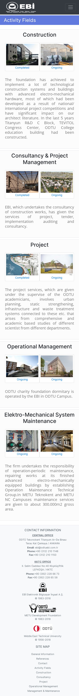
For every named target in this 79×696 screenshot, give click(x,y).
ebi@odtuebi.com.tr (46, 547)
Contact (42, 663)
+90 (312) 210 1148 (47, 551)
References (42, 658)
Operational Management (43, 686)
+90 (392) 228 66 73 (47, 573)
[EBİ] (20, 7)
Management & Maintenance (43, 690)
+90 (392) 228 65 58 (45, 577)
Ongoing (56, 67)
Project (43, 681)
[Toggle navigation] (70, 7)
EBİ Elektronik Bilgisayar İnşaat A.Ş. (42, 594)
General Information (42, 654)
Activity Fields (43, 667)
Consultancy (43, 677)
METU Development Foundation (43, 615)
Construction (43, 672)
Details (22, 52)
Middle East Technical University (42, 636)
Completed (22, 67)
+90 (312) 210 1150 (45, 554)
